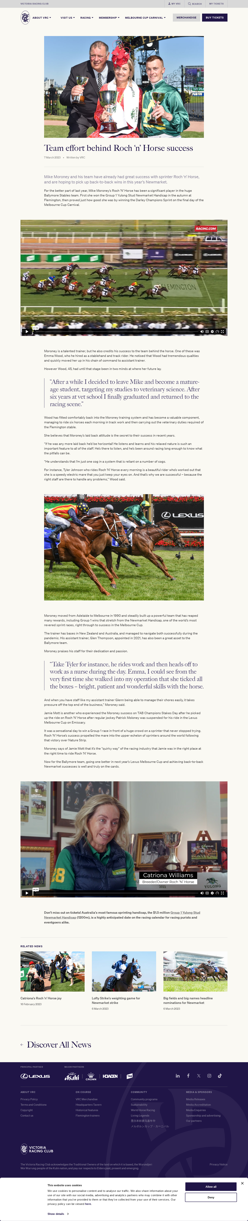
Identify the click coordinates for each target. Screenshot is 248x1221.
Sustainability (139, 1104)
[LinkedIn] (178, 1076)
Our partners (194, 1120)
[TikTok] (220, 1076)
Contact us (27, 1115)
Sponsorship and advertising (203, 1115)
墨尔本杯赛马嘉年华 (143, 1120)
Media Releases (195, 1099)
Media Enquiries (196, 1110)
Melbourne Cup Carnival (144, 17)
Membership (108, 17)
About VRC (40, 17)
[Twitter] (199, 1076)
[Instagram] (209, 1076)
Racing (86, 17)
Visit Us (67, 17)
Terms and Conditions (33, 1104)
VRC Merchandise (86, 1099)
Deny (211, 1197)
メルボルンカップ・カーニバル (150, 1126)
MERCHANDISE (186, 17)
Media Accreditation (198, 1104)
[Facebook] (188, 1076)
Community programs (144, 1099)
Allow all (211, 1186)
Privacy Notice (218, 1164)
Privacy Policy (29, 1099)
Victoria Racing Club (35, 3)
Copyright (27, 1110)
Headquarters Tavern (88, 1104)
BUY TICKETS (215, 17)
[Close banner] (242, 1183)
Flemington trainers (87, 1115)
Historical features (87, 1110)
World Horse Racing (143, 1110)
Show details (56, 1213)
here (88, 1203)
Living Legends (140, 1115)
